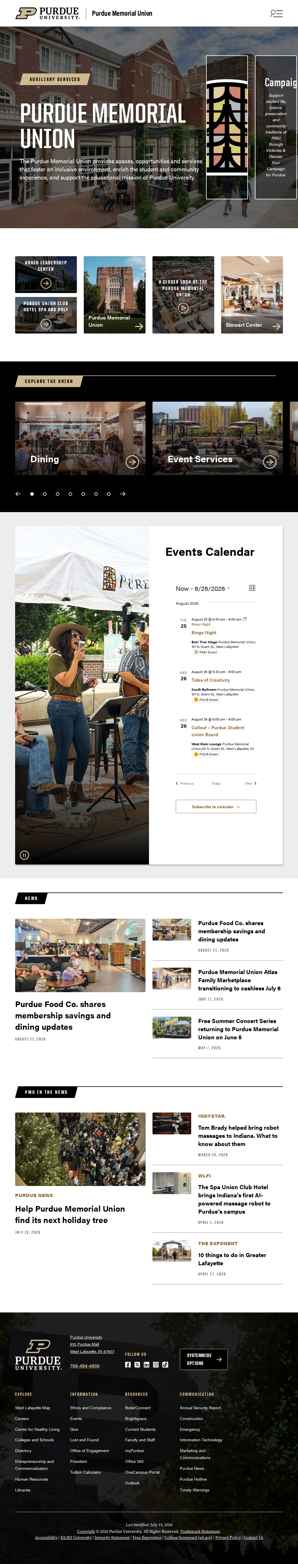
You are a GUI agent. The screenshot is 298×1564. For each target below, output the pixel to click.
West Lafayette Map (32, 1407)
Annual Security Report (200, 1407)
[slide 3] (57, 494)
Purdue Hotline (193, 1479)
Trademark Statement (200, 1531)
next (123, 494)
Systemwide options (199, 1359)
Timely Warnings (195, 1490)
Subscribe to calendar (213, 806)
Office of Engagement (89, 1450)
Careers (22, 1418)
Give (74, 1429)
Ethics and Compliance (90, 1407)
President (78, 1461)
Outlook (132, 1483)
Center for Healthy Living (37, 1429)
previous (18, 494)
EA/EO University (76, 1537)
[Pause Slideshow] (24, 855)
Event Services (200, 458)
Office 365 (134, 1461)
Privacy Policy (228, 1537)
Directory (23, 1450)
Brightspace (135, 1418)
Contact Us (253, 1537)
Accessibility (46, 1537)
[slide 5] (83, 494)
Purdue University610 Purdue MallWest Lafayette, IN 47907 (92, 1344)
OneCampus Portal (142, 1472)
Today (216, 783)
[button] (183, 297)
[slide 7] (109, 494)
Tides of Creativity (210, 679)
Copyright (86, 1531)
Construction (191, 1418)
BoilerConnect (137, 1407)
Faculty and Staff (140, 1439)
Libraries (23, 1490)
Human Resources (31, 1479)
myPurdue (134, 1450)
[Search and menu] (276, 13)
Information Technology (201, 1439)
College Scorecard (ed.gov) (188, 1537)
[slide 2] (45, 494)
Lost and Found (84, 1439)
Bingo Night (204, 632)
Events (76, 1418)
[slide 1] (32, 494)
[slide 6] (96, 494)
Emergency (190, 1429)
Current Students (140, 1429)
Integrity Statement (112, 1537)
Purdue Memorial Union (122, 13)
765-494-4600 (85, 1365)
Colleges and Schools (34, 1439)
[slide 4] (70, 494)
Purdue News (192, 1468)
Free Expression (147, 1537)
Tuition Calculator (85, 1472)
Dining (44, 458)
